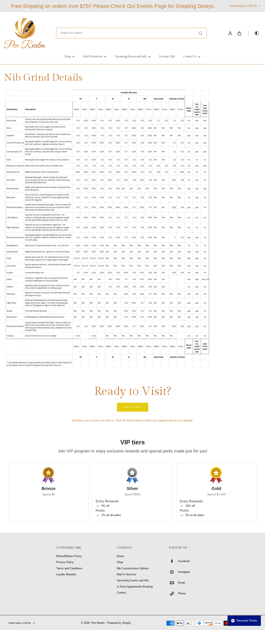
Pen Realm (98, 623)
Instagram (184, 572)
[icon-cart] (239, 33)
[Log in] (230, 33)
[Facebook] (173, 561)
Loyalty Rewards (66, 574)
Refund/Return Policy (69, 556)
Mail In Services (126, 574)
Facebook (184, 561)
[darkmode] (253, 33)
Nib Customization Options (133, 568)
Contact (121, 592)
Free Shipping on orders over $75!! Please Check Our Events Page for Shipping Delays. (113, 6)
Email (181, 582)
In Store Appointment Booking (135, 586)
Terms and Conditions (69, 568)
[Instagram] (173, 572)
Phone (182, 593)
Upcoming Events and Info (133, 580)
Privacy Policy (65, 562)
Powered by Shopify (119, 623)
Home (120, 556)
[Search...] (200, 33)
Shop (120, 562)
